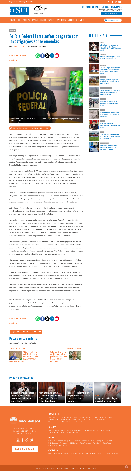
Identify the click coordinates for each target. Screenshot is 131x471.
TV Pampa (73, 453)
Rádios (66, 453)
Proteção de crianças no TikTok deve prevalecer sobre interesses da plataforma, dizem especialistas (78, 397)
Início (49, 430)
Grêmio (50, 419)
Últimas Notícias (58, 430)
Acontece (103, 417)
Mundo (69, 417)
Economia (89, 417)
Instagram (108, 1)
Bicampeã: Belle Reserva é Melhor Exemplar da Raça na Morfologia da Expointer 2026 (109, 81)
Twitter (116, 1)
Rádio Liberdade (107, 441)
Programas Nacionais (103, 430)
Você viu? (91, 419)
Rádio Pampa (52, 441)
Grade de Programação (73, 430)
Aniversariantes (101, 419)
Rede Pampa (80, 20)
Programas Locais (89, 430)
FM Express (74, 443)
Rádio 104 (85, 441)
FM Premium (64, 443)
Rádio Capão (97, 443)
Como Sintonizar (72, 432)
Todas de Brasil (32, 332)
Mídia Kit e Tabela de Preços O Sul (73, 422)
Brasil (13, 30)
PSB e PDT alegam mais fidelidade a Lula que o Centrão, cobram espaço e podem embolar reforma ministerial (24, 357)
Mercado (43, 20)
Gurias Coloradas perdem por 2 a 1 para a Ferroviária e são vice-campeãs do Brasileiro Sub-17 (110, 136)
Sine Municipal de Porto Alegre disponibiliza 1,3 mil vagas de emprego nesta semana (108, 147)
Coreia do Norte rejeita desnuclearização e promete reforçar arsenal (110, 125)
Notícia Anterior (18, 348)
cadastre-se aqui (111, 13)
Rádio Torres (107, 443)
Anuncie (71, 20)
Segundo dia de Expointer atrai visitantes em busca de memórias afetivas (109, 103)
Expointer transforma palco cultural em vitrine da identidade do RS (110, 57)
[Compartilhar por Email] (57, 55)
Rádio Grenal (62, 441)
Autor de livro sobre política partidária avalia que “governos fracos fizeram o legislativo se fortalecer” (58, 357)
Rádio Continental (74, 441)
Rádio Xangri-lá (52, 445)
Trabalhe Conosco (111, 453)
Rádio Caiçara (95, 441)
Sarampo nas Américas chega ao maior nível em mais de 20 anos (106, 399)
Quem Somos (52, 432)
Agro (96, 417)
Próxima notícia (73, 348)
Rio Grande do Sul (59, 417)
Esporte (110, 417)
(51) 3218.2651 (28, 433)
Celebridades (64, 419)
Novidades (92, 453)
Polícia (82, 417)
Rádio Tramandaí (85, 443)
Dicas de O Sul (81, 419)
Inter (56, 419)
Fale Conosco (24, 449)
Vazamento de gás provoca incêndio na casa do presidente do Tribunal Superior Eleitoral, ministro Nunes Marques (110, 70)
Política (75, 417)
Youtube (119, 1)
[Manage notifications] (126, 466)
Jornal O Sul (19, 10)
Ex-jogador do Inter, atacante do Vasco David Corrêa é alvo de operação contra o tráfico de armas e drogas (110, 48)
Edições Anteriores (54, 422)
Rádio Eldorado (53, 443)
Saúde (73, 419)
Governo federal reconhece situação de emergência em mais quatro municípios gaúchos (110, 92)
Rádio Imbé (63, 445)
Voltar (16, 332)
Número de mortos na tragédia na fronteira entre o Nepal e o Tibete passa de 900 (109, 114)
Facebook (112, 1)
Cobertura (62, 432)
